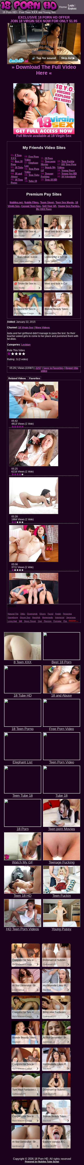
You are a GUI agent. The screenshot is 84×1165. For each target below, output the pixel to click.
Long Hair (12, 621)
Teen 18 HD (51, 179)
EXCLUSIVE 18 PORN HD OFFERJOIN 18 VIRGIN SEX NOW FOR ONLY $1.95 (43, 19)
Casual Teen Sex (31, 206)
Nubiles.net (16, 202)
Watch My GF (22, 862)
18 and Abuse (16, 175)
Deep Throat (30, 621)
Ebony (43, 614)
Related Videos (17, 378)
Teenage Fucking (47, 175)
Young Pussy (68, 170)
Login (71, 5)
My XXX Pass (44, 209)
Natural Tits (13, 614)
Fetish (58, 614)
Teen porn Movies (61, 829)
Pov (65, 621)
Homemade (47, 617)
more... (73, 620)
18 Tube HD (23, 695)
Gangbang (13, 617)
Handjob (36, 617)
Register (72, 8)
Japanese (71, 617)
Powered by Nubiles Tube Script (42, 1161)
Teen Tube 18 (22, 795)
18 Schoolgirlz (68, 176)
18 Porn (49, 158)
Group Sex (25, 617)
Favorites (34, 378)
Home (63, 7)
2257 (38, 368)
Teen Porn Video (61, 762)
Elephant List (22, 762)
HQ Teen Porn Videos (22, 929)
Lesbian (25, 344)
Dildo (22, 614)
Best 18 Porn (61, 662)
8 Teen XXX (16, 157)
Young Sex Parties (68, 206)
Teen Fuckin (67, 161)
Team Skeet (47, 202)
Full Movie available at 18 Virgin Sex (43, 136)
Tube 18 (33, 181)
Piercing (47, 621)
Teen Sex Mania (64, 202)
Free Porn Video (61, 729)
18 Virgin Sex (25, 327)
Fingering (67, 614)
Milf (20, 621)
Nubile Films (31, 202)
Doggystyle (32, 614)
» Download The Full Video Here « (44, 70)
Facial (50, 614)
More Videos (42, 327)
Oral (40, 621)
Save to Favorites (53, 368)
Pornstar (57, 621)
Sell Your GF (49, 206)
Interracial (59, 617)
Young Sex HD (69, 173)
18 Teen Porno (17, 181)
